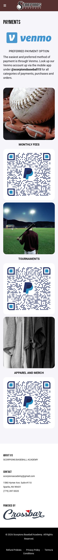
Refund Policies (13, 549)
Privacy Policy (33, 549)
